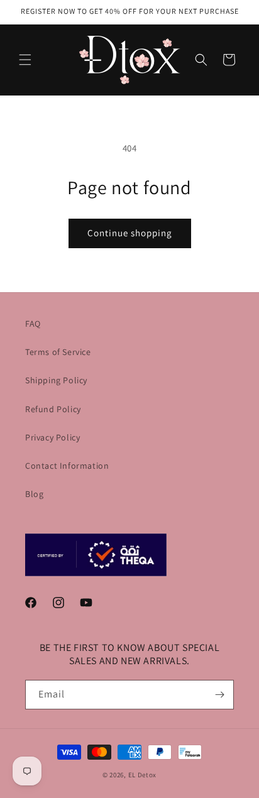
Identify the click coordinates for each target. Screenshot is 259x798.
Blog (34, 494)
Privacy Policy (52, 437)
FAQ (33, 323)
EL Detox (142, 774)
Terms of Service (58, 352)
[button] (25, 60)
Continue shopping (129, 233)
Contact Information (67, 465)
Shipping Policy (56, 380)
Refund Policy (53, 409)
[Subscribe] (219, 694)
